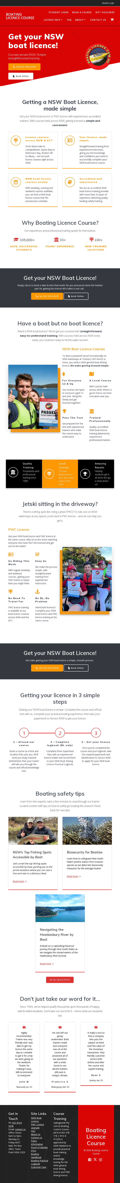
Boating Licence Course (20, 16)
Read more (18, 881)
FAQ (69, 19)
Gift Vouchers (105, 12)
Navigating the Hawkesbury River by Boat (56, 934)
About (79, 19)
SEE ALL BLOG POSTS (60, 980)
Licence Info (52, 19)
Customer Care (38, 1167)
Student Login (108, 3)
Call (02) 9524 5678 (26, 66)
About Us (35, 1134)
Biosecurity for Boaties (84, 852)
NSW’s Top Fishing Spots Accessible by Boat (32, 854)
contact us (20, 1129)
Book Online (22, 76)
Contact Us (98, 19)
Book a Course (82, 12)
